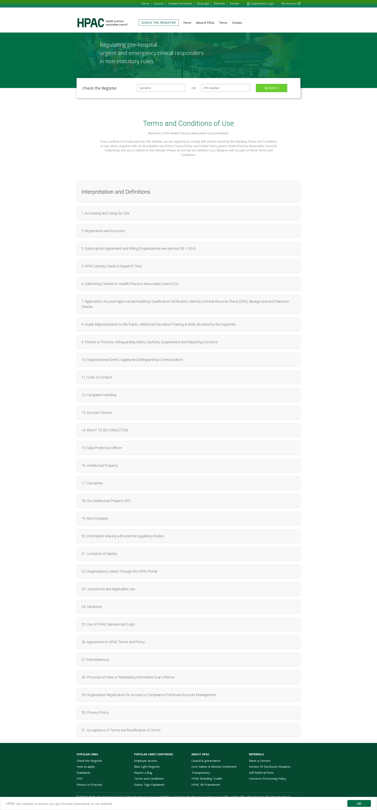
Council (158, 3)
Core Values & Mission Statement (214, 766)
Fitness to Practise (89, 784)
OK (359, 803)
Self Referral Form (261, 773)
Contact (237, 22)
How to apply (86, 766)
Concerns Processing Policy (267, 778)
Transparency (200, 773)
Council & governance (205, 761)
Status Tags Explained (149, 784)
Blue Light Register (147, 766)
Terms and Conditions (149, 778)
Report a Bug (143, 773)
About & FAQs (205, 22)
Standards (83, 773)
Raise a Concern (260, 761)
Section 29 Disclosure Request (269, 766)
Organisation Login (262, 3)
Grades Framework (180, 3)
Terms (223, 22)
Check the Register (89, 761)
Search (272, 88)
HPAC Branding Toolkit (206, 778)
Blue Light (203, 3)
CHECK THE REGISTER (158, 22)
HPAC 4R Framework (205, 784)
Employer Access (145, 761)
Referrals (219, 3)
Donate (234, 3)
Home (145, 3)
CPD (79, 778)
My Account (289, 3)
